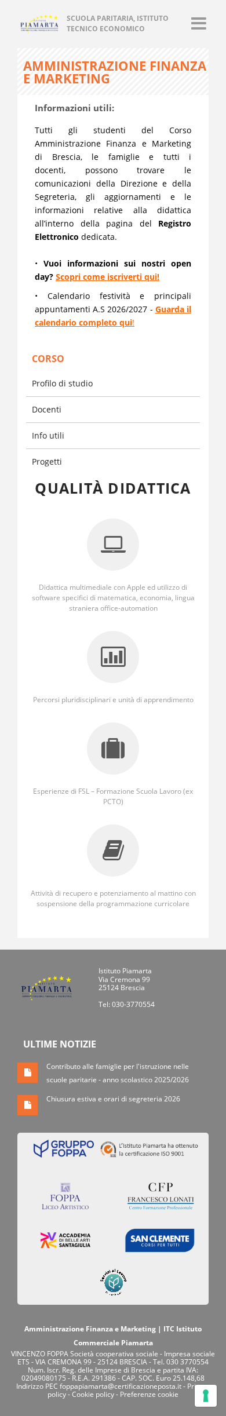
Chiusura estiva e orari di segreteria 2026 (113, 1099)
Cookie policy (93, 1394)
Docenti (46, 409)
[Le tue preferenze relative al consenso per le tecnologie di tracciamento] (206, 1396)
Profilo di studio (62, 383)
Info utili (48, 435)
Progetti (47, 461)
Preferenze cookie (149, 1394)
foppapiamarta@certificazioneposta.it (120, 1386)
